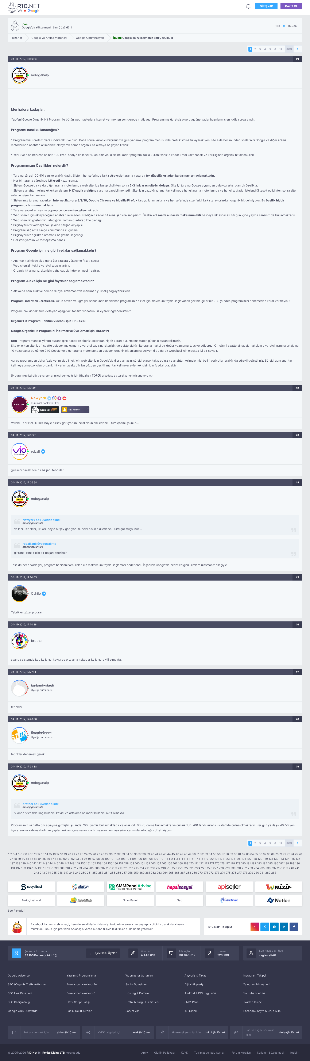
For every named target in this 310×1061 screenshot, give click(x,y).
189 (292, 863)
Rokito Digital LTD (53, 1052)
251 (89, 872)
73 (288, 854)
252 (94, 872)
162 (148, 863)
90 (65, 858)
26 (94, 854)
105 (134, 858)
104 (128, 858)
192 (18, 868)
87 (52, 858)
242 (36, 872)
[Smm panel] (130, 886)
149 (77, 863)
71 (280, 854)
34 (127, 854)
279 (250, 872)
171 (196, 863)
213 (136, 868)
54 (210, 854)
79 (19, 858)
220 (174, 868)
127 (249, 858)
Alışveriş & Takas (195, 975)
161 (142, 863)
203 (79, 868)
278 (245, 872)
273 (216, 872)
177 (227, 863)
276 (233, 872)
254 (106, 872)
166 (169, 863)
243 (42, 872)
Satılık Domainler (136, 984)
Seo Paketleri (16, 910)
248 (71, 872)
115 (186, 858)
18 (61, 854)
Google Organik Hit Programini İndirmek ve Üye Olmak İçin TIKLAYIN (60, 331)
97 (94, 858)
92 (73, 858)
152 (93, 863)
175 (217, 863)
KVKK (184, 1052)
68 (268, 854)
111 (166, 858)
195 (34, 868)
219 (169, 868)
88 (56, 858)
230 (233, 868)
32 (119, 854)
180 (243, 863)
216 (152, 868)
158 (126, 863)
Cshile (36, 593)
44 (169, 854)
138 (18, 863)
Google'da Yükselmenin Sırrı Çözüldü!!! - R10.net (25, 7)
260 (141, 872)
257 (124, 872)
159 (131, 863)
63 (247, 854)
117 (196, 858)
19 (65, 854)
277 (239, 872)
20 (69, 854)
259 (136, 872)
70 (277, 854)
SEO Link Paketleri (20, 993)
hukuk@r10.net (215, 1032)
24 (86, 854)
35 (131, 854)
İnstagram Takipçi (254, 975)
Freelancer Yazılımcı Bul (82, 984)
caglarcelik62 (267, 955)
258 (130, 872)
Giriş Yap (266, 6)
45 (173, 854)
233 (250, 868)
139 (23, 863)
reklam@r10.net (66, 1032)
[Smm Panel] (31, 886)
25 (90, 854)
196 (40, 868)
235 (262, 868)
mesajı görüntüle (33, 522)
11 (280, 49)
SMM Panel (192, 1002)
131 (271, 858)
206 (97, 868)
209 (114, 868)
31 (114, 854)
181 (249, 863)
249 (77, 872)
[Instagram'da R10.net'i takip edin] (255, 927)
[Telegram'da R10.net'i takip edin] (274, 927)
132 (276, 858)
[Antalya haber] (80, 900)
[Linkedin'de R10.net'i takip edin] (284, 927)
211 (125, 868)
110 (161, 858)
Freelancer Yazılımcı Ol (81, 993)
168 (180, 863)
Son (289, 49)
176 (222, 863)
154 (104, 863)
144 (50, 863)
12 (39, 854)
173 (207, 863)
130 (265, 858)
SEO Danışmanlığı (19, 1002)
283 (273, 872)
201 (67, 868)
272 (211, 872)
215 (147, 868)
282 (267, 872)
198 (51, 868)
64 (252, 854)
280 (256, 872)
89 (60, 858)
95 (85, 858)
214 (141, 868)
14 (46, 854)
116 (191, 858)
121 (216, 858)
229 (227, 868)
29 (106, 854)
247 (65, 872)
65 (256, 854)
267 (182, 872)
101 (112, 858)
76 (300, 854)
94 (81, 858)
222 (186, 868)
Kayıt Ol (291, 6)
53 (206, 854)
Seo (179, 900)
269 (194, 872)
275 (228, 872)
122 (222, 858)
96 (90, 858)
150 (83, 863)
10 (31, 854)
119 (206, 858)
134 (287, 858)
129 (260, 858)
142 (39, 863)
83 (35, 858)
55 (214, 854)
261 (147, 872)
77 (11, 858)
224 (197, 868)
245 (54, 872)
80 (23, 858)
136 (298, 858)
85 (44, 858)
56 (219, 854)
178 (232, 863)
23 (81, 854)
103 (123, 858)
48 (185, 854)
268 (188, 872)
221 (180, 868)
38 (144, 854)
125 (238, 858)
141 (34, 863)
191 (13, 868)
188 (286, 863)
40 (152, 854)
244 (48, 872)
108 (150, 858)
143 (45, 863)
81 (27, 858)
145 (56, 863)
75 (296, 854)
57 (223, 854)
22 (77, 854)
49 (189, 854)
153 (99, 863)
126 (243, 858)
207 (102, 868)
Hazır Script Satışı (78, 1002)
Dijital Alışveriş (194, 984)
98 (98, 858)
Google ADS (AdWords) (23, 1011)
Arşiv (144, 1052)
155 (110, 863)
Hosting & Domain (137, 993)
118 (201, 858)
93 (77, 858)
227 (215, 868)
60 (235, 854)
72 (284, 854)
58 (227, 854)
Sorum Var (132, 1011)
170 (191, 863)
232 (244, 868)
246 (60, 872)
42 (160, 854)
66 (260, 854)
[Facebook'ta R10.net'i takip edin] (294, 927)
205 (91, 868)
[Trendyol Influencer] (278, 886)
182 (254, 863)
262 (153, 872)
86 (48, 858)
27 (98, 854)
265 (171, 872)
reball (35, 451)
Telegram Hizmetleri (256, 984)
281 (262, 872)
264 (165, 872)
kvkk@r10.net (142, 1032)
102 (117, 858)
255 (112, 872)
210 (120, 868)
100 (107, 858)
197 (45, 868)
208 (108, 868)
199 (56, 868)
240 (291, 868)
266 (176, 872)
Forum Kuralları (241, 1052)
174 (212, 863)
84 (40, 858)
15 (50, 854)
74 (292, 854)
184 (265, 863)
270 (200, 872)
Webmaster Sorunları (139, 975)
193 (23, 868)
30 (111, 854)
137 (12, 863)
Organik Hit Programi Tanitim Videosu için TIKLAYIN (48, 321)
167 (175, 863)
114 (181, 858)
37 (140, 854)
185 (270, 863)
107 (145, 858)
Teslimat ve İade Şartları (209, 1052)
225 (203, 868)
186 (276, 863)
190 (297, 863)
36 (135, 854)
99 (102, 858)
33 (123, 854)
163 (153, 863)
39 (148, 854)
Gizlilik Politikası (164, 1052)
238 (279, 868)
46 (177, 854)
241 (297, 868)
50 (194, 854)
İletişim (294, 1052)
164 (158, 863)
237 (273, 868)
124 (232, 858)
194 (29, 868)
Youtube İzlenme (254, 993)
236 (268, 868)
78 (15, 858)
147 (67, 863)
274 (222, 872)
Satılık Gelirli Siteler (79, 1011)
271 (206, 872)
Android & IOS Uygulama (200, 993)
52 (202, 854)
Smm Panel (130, 900)
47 (181, 854)
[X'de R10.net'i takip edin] (264, 927)
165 (164, 863)
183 (259, 863)
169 (186, 863)
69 (273, 854)
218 (163, 868)
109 (156, 858)
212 (130, 868)
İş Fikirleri (191, 1011)
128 (254, 858)
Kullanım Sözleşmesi (270, 1052)
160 (137, 863)
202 (73, 868)
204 (85, 868)
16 (54, 854)
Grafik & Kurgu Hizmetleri (142, 1002)
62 (243, 854)
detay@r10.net (289, 1032)
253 (100, 872)
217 (158, 868)
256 (118, 872)
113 (176, 858)
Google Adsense (19, 975)
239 (285, 868)
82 (31, 858)
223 (191, 868)
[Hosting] (80, 886)
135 (292, 858)
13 (42, 854)
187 (281, 863)
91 (68, 858)
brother (37, 640)
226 (209, 868)
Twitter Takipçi (252, 1002)
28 (102, 854)
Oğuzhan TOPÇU (90, 375)
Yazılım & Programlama (81, 975)
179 (238, 863)
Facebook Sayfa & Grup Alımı (262, 1011)
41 (156, 854)
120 (211, 858)
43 (164, 854)
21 (73, 854)
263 (159, 872)
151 (88, 863)
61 (239, 854)
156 (115, 863)
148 (72, 863)
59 (231, 854)
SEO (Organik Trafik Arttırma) (27, 984)
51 (198, 854)
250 (83, 872)
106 (139, 858)
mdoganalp (40, 75)
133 (281, 858)
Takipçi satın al (31, 900)
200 (62, 868)
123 (227, 858)
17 (58, 854)
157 (121, 863)
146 (61, 863)
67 (264, 854)
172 (201, 863)
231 (238, 868)
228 (221, 868)
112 (171, 858)
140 (29, 863)
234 (256, 868)
